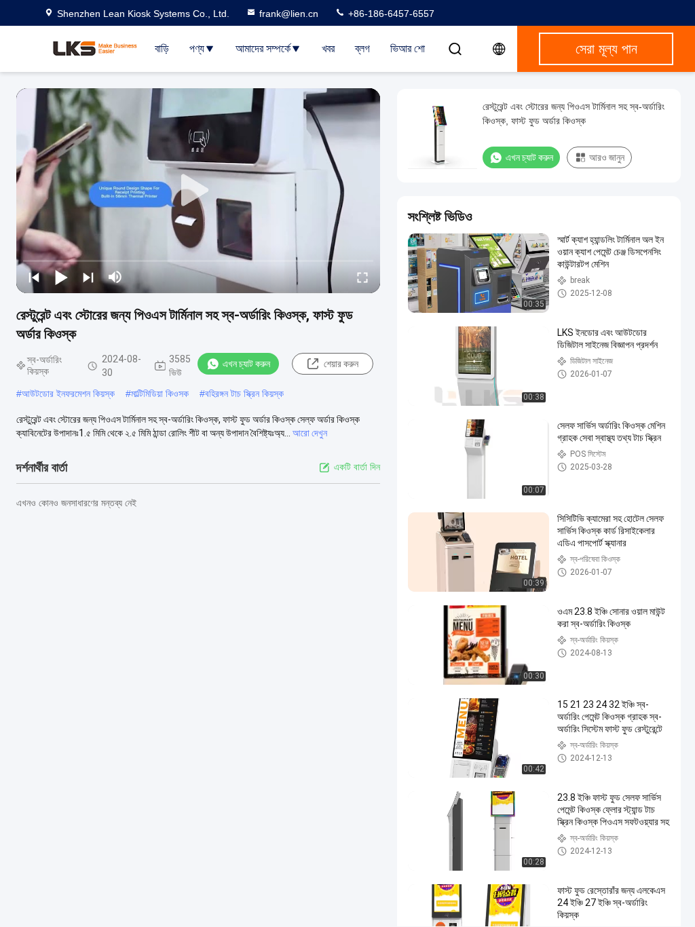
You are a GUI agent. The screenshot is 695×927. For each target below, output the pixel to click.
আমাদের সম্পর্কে (263, 48)
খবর (328, 48)
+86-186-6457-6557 (389, 13)
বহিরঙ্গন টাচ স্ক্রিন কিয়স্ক (244, 393)
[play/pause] (61, 277)
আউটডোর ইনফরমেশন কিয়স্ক (68, 393)
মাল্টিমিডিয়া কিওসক (160, 393)
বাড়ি (162, 48)
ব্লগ (362, 48)
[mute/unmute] (115, 277)
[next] (88, 277)
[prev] (34, 277)
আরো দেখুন (310, 433)
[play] (198, 191)
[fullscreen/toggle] (362, 277)
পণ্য (196, 48)
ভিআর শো (407, 48)
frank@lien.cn (288, 13)
